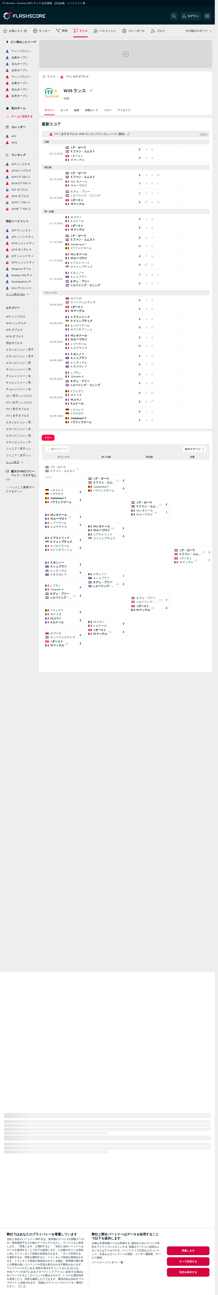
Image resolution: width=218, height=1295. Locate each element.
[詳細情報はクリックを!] (126, 154)
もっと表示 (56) (15, 294)
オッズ (64, 110)
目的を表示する (188, 1272)
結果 (76, 110)
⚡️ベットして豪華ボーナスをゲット (20, 489)
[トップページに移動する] (32, 16)
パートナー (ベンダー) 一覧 (107, 1262)
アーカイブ (124, 110)
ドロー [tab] (48, 437)
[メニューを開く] (207, 16)
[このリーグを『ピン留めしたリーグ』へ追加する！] (91, 90)
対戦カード (91, 110)
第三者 (22, 1286)
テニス (51, 76)
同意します (188, 1250)
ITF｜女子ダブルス (77, 76)
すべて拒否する (188, 1261)
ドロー (108, 110)
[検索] (174, 16)
